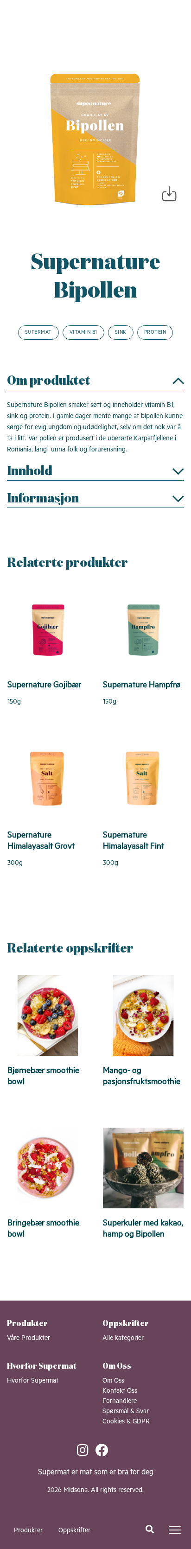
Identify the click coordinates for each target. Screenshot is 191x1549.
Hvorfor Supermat (32, 1380)
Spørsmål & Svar (125, 1411)
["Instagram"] (86, 1451)
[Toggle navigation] (174, 1530)
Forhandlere (119, 1401)
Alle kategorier (123, 1338)
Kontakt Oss (119, 1391)
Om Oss (113, 1380)
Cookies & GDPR (126, 1421)
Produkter (28, 1530)
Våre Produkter (28, 1338)
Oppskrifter (74, 1530)
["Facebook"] (105, 1451)
